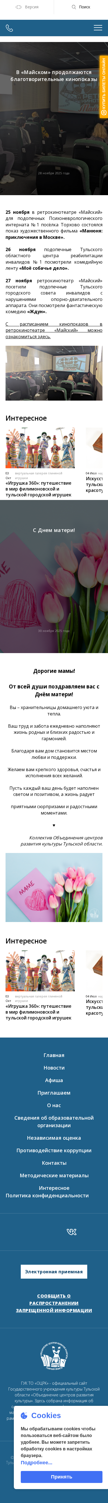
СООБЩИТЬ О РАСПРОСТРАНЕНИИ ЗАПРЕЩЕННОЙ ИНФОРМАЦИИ (54, 1303)
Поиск (84, 6)
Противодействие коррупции (54, 1150)
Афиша (54, 1080)
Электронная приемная (54, 1272)
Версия (31, 6)
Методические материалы (54, 1175)
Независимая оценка (54, 1137)
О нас (54, 1105)
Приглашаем (54, 1092)
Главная (54, 1055)
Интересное (54, 1188)
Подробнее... (36, 1462)
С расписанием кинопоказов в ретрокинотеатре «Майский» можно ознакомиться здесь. (54, 330)
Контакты (54, 1162)
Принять (61, 1477)
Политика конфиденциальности (47, 1195)
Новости (54, 1067)
